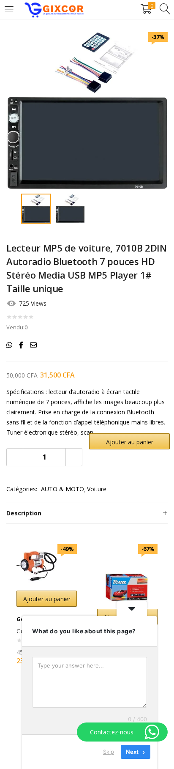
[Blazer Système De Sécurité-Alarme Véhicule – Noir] (127, 573)
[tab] (87, 513)
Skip (108, 751)
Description (23, 513)
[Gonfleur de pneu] (37, 565)
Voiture (96, 489)
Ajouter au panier (129, 442)
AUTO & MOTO (62, 489)
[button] (46, 599)
